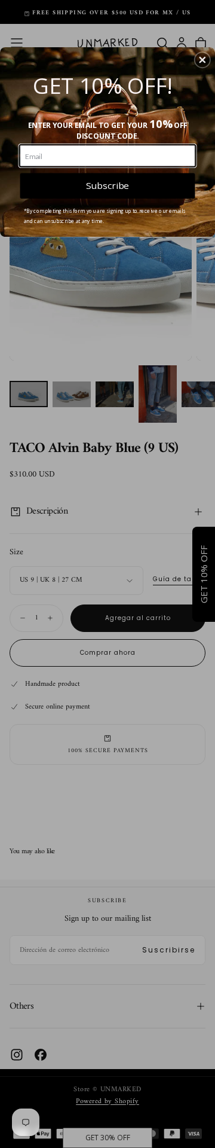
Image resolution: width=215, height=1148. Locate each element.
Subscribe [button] (107, 185)
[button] (202, 60)
